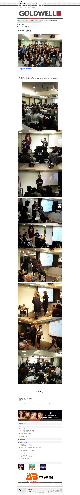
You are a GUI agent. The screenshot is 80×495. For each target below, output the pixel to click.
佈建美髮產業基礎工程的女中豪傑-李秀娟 (26, 445)
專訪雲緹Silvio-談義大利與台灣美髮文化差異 (26, 431)
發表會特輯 (22, 5)
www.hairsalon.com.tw (25, 400)
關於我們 (42, 5)
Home (18, 7)
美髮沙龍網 (24, 7)
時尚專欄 (26, 5)
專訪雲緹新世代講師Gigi (23, 428)
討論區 (34, 5)
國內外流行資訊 (54, 20)
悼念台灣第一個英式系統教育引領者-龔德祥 (26, 456)
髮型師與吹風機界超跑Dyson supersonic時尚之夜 (27, 450)
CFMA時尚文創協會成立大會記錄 (24, 455)
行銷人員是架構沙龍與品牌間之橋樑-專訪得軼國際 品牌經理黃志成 (30, 447)
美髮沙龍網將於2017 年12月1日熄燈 (25, 444)
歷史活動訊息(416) (25, 423)
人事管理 (19, 20)
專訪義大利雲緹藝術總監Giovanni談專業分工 (26, 430)
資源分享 (38, 5)
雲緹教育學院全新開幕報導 (23, 436)
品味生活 (45, 20)
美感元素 (49, 20)
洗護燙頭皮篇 (36, 20)
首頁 (18, 5)
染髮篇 (32, 20)
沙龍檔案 (30, 5)
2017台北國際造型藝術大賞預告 (24, 458)
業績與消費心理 (28, 20)
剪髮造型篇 (41, 20)
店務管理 (23, 20)
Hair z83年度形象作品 (22, 453)
